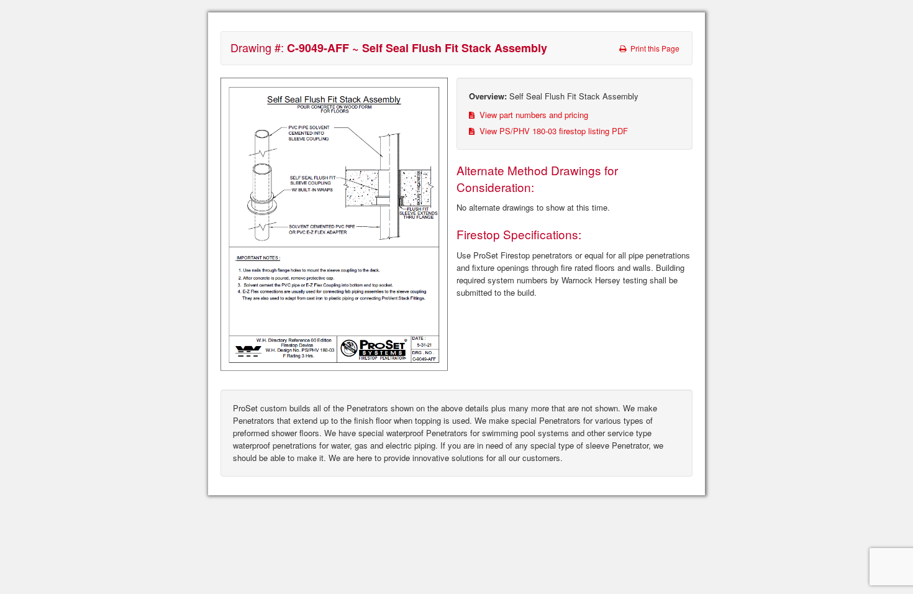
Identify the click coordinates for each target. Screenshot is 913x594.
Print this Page (654, 48)
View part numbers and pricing (532, 115)
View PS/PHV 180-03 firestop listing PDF (552, 131)
